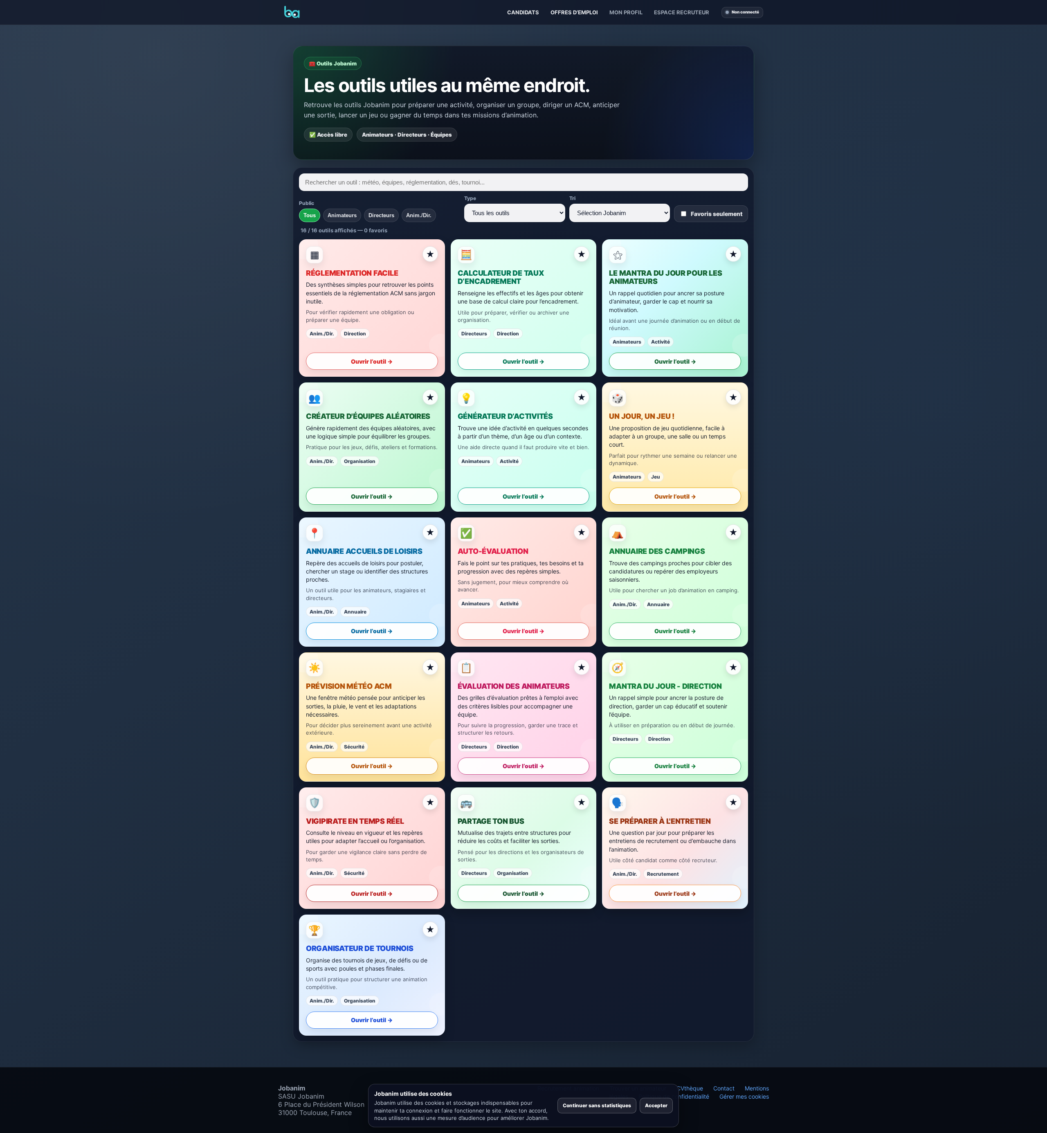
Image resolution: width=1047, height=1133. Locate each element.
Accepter (656, 1105)
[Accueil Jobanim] (292, 12)
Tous (309, 215)
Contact (724, 1088)
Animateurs (342, 215)
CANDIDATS (523, 12)
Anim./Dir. (418, 215)
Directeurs (381, 215)
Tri (572, 198)
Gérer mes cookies (744, 1096)
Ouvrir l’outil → (372, 361)
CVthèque (689, 1088)
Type (470, 198)
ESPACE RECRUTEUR (681, 12)
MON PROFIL (626, 12)
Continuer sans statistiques (597, 1105)
